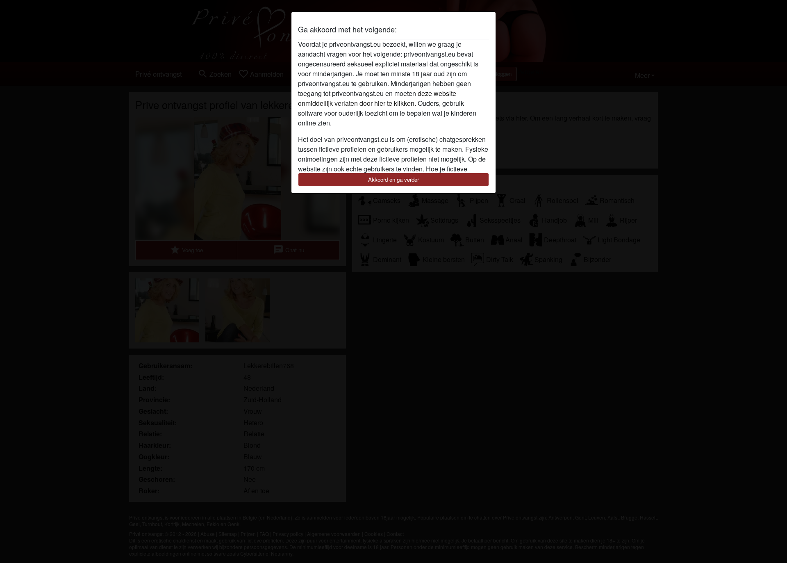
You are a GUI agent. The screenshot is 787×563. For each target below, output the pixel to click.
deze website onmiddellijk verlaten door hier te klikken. (377, 98)
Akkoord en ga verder (393, 179)
